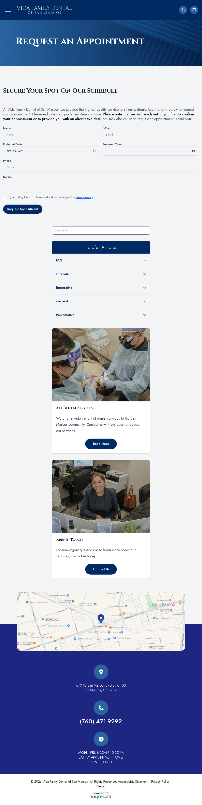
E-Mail (106, 128)
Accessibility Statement (133, 781)
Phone (7, 161)
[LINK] (101, 666)
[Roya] (101, 797)
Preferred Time (112, 144)
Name (7, 128)
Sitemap (101, 786)
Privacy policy (84, 197)
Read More (101, 444)
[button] (8, 10)
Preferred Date (12, 144)
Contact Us (101, 569)
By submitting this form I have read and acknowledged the (51, 197)
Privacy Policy (160, 781)
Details (7, 177)
